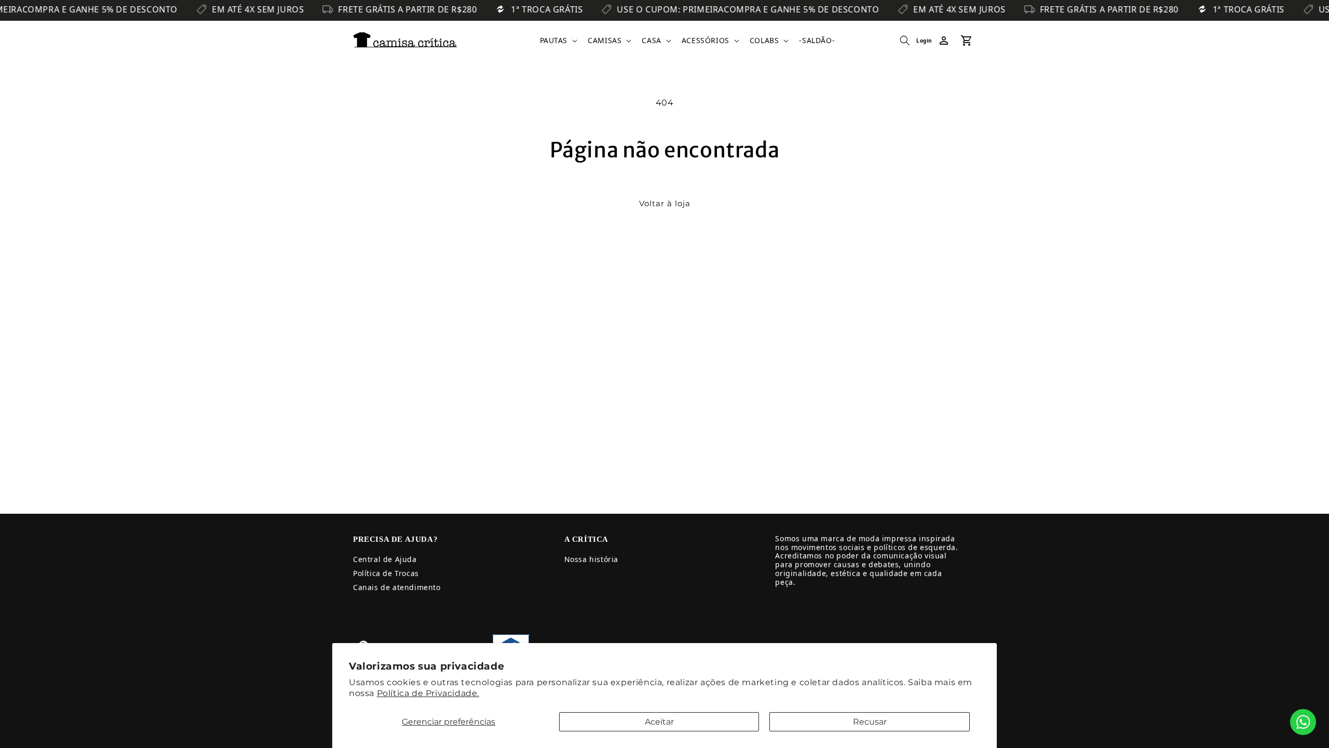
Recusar (870, 722)
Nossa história (591, 559)
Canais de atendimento (397, 587)
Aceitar (659, 722)
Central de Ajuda (385, 559)
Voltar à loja (664, 203)
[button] (558, 40)
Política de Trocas (386, 573)
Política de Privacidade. (428, 693)
